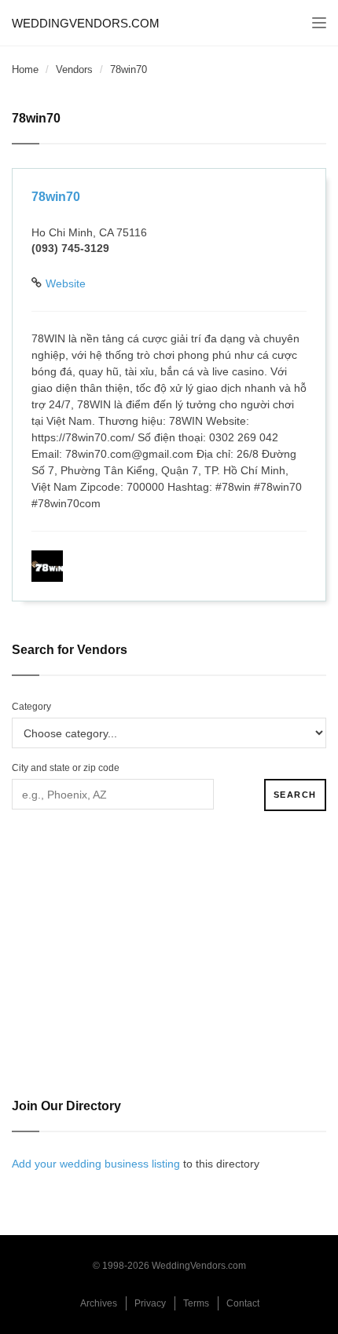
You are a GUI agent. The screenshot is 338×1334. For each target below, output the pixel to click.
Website (66, 283)
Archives (98, 1303)
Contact (242, 1303)
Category (31, 706)
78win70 (55, 196)
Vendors (74, 69)
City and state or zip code (65, 767)
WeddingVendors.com (86, 23)
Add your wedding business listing (96, 1163)
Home (25, 69)
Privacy (150, 1303)
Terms (196, 1303)
